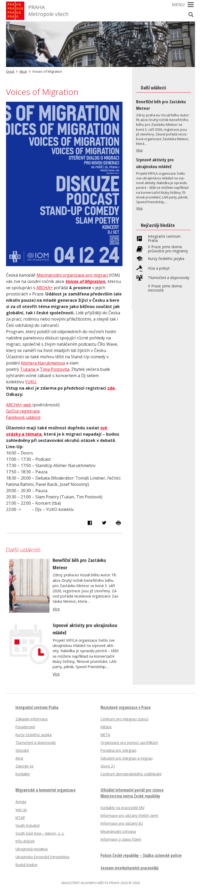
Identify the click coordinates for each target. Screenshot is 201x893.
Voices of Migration (85, 281)
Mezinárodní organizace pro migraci (72, 275)
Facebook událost (23, 417)
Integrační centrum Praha (164, 238)
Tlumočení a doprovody (168, 278)
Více (56, 608)
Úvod (10, 71)
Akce (23, 71)
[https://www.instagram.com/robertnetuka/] (35, 369)
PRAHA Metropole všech (48, 11)
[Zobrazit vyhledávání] (191, 14)
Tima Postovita (54, 369)
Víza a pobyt (159, 268)
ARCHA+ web (18, 405)
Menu (178, 5)
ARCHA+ (44, 288)
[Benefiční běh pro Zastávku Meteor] (29, 611)
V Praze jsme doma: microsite (165, 288)
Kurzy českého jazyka (166, 259)
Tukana (27, 369)
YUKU (30, 382)
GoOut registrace (23, 411)
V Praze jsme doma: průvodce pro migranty (168, 249)
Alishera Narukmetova (43, 363)
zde (111, 388)
